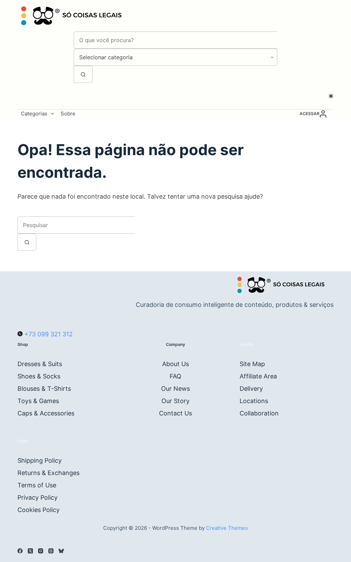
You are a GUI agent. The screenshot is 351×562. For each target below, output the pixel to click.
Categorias (34, 113)
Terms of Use (36, 485)
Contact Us (175, 413)
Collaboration (259, 413)
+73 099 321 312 (48, 334)
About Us (175, 363)
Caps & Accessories (45, 413)
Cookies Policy (38, 509)
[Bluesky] (61, 550)
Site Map (252, 363)
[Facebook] (20, 550)
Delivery (251, 388)
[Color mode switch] (331, 96)
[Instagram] (40, 550)
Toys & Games (38, 400)
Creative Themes (227, 528)
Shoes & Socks (38, 376)
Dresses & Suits (39, 363)
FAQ (175, 376)
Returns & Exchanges (48, 472)
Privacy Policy (37, 497)
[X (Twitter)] (30, 550)
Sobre (68, 113)
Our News (175, 388)
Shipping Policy (39, 460)
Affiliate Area (258, 376)
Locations (254, 400)
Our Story (175, 400)
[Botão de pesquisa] (83, 74)
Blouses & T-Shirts (44, 388)
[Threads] (50, 550)
